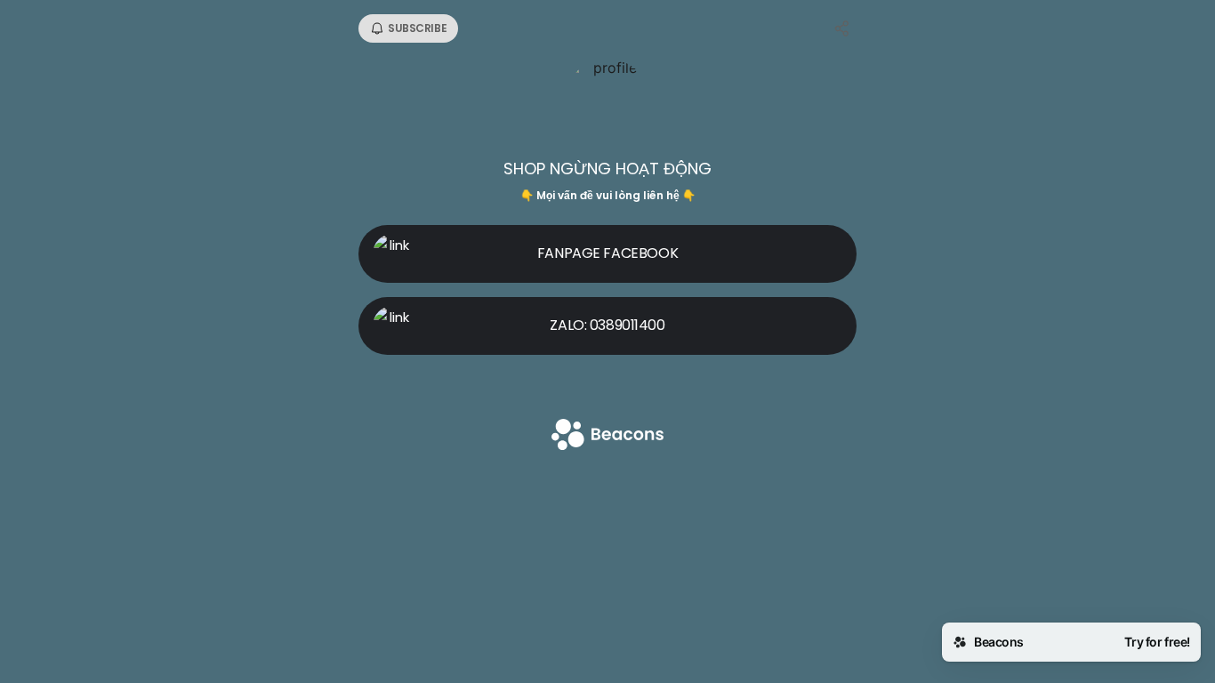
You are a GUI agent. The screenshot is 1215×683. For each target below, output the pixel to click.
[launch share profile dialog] (842, 28)
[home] (607, 436)
